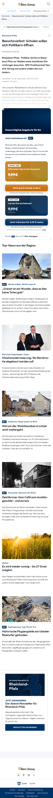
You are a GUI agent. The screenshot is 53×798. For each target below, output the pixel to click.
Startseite (6, 16)
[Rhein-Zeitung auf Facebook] (23, 775)
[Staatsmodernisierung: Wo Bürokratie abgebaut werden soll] (26, 337)
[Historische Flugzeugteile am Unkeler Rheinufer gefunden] (26, 608)
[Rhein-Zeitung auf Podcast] (34, 775)
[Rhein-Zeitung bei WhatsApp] (18, 775)
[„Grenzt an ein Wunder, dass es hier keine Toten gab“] (26, 266)
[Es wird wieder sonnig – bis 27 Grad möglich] (26, 546)
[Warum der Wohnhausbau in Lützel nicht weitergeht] (26, 403)
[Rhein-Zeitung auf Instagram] (29, 775)
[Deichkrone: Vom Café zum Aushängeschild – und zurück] (26, 474)
